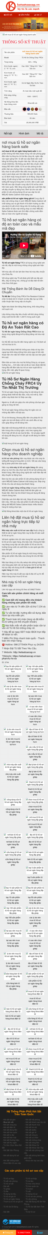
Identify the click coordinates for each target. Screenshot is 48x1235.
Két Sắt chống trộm (11, 1160)
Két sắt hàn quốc (10, 1132)
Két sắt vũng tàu (10, 1124)
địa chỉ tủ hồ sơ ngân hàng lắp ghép (35, 844)
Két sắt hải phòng (33, 1119)
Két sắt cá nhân (32, 1137)
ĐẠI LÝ (39, 15)
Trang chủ (8, 1232)
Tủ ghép (6, 1188)
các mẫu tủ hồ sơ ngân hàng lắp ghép (35, 757)
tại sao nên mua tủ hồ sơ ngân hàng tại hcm (35, 698)
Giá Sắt (6, 1211)
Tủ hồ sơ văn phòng (34, 1196)
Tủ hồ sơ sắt (8, 1183)
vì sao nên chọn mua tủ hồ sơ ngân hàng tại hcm (35, 720)
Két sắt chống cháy (33, 1140)
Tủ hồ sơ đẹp (8, 1178)
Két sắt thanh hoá (33, 1124)
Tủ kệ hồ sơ (30, 1211)
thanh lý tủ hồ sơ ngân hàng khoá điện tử (35, 1081)
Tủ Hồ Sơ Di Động (10, 1206)
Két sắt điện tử (9, 1127)
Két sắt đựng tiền (10, 1129)
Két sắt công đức (32, 1142)
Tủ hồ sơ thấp (31, 1178)
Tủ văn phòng (31, 1199)
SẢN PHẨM (24, 15)
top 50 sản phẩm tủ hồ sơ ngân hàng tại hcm (13, 678)
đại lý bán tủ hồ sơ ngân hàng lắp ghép (35, 774)
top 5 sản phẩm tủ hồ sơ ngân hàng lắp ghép (35, 880)
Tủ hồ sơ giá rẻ (9, 1196)
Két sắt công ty (32, 1135)
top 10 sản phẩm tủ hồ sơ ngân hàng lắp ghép (13, 900)
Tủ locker (29, 1188)
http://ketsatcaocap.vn (24, 652)
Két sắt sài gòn (9, 1119)
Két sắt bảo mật (9, 1137)
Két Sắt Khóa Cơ (32, 1145)
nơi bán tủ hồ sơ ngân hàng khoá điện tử (35, 1041)
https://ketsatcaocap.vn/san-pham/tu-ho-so (21, 657)
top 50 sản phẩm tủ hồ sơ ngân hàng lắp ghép (35, 900)
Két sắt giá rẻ (31, 1132)
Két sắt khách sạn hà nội (36, 1122)
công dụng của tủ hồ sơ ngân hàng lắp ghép (13, 812)
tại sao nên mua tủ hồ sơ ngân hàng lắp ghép (13, 943)
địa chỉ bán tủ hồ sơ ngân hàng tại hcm (35, 739)
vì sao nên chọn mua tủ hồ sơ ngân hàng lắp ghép (35, 944)
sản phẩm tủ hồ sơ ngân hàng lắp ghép (35, 983)
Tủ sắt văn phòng (10, 1181)
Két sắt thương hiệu (11, 1140)
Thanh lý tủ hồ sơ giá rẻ (13, 1201)
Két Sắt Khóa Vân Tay (34, 1147)
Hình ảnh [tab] (24, 133)
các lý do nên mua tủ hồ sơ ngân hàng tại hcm (13, 699)
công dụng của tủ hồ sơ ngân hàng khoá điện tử (13, 1081)
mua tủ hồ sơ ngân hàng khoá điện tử (35, 1001)
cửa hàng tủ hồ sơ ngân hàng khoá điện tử (35, 1021)
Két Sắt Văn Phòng (11, 1150)
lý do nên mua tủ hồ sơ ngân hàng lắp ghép (13, 966)
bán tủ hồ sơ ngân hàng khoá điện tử (13, 1017)
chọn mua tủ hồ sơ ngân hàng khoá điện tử (35, 1061)
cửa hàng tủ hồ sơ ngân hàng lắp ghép (12, 862)
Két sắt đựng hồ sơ (11, 1155)
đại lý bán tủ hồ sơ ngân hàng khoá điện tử (13, 1101)
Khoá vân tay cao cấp (34, 1160)
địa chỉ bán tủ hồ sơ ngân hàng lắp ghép (35, 966)
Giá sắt (6, 1186)
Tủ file (5, 1191)
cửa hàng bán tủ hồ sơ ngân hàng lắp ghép (13, 986)
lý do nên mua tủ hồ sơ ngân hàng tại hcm (13, 741)
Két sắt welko (31, 1129)
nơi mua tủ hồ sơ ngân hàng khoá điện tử (13, 1061)
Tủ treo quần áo (32, 1186)
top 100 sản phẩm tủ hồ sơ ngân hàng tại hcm (35, 678)
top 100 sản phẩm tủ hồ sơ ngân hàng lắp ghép (13, 920)
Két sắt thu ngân (10, 1142)
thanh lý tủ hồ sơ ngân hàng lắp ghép (35, 792)
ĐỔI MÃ (9, 15)
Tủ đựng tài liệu (9, 1194)
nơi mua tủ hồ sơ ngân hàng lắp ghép (35, 827)
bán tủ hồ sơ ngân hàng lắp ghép (35, 860)
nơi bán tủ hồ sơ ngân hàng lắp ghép (13, 844)
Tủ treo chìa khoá (33, 1183)
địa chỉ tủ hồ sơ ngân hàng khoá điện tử (13, 1041)
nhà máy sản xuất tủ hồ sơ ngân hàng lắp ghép (13, 777)
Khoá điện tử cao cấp (12, 1163)
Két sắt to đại (8, 1135)
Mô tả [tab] (40, 133)
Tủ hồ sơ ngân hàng (11, 1199)
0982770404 (24, 1232)
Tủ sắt (28, 1191)
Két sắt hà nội (31, 1127)
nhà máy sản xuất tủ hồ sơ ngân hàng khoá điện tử (35, 1101)
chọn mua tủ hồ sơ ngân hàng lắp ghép (35, 809)
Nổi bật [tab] (8, 133)
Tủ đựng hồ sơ (31, 1194)
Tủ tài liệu (29, 1181)
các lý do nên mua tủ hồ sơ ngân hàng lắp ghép (35, 921)
